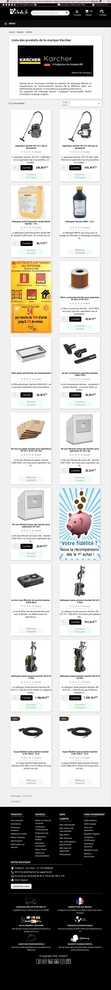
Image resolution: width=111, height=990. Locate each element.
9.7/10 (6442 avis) (18, 4)
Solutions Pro (100, 4)
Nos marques (17, 820)
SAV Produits (16, 841)
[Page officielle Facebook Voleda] (38, 961)
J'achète (27, 167)
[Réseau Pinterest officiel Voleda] (68, 961)
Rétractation (65, 854)
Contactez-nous (21, 886)
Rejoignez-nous (91, 850)
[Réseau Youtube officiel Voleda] (56, 961)
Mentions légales (91, 833)
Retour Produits (18, 837)
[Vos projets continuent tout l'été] (31, 296)
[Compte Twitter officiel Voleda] (44, 961)
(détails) (94, 1)
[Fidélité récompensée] (80, 523)
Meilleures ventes (19, 833)
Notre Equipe (90, 824)
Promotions (16, 824)
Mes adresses (66, 838)
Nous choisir (41, 849)
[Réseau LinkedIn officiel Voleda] (50, 961)
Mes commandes (67, 824)
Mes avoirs (64, 834)
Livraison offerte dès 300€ (71, 4)
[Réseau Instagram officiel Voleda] (62, 961)
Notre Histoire (90, 820)
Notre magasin (19, 880)
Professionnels (41, 833)
